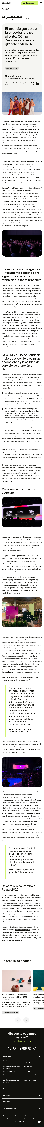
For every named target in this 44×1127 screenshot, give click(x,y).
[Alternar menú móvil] (41, 3)
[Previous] (18, 1020)
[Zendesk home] (6, 3)
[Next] (26, 1020)
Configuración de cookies (15, 1119)
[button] (20, 1057)
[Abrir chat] (39, 1122)
